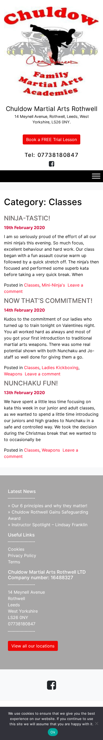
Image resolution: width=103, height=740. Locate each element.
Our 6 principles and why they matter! (49, 505)
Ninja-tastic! (27, 218)
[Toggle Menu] (96, 176)
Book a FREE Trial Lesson (51, 139)
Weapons (13, 373)
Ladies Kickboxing (60, 367)
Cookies (16, 549)
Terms (14, 561)
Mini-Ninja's (53, 285)
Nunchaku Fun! (31, 383)
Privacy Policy (22, 555)
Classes (31, 285)
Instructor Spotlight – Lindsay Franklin (49, 524)
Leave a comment (42, 373)
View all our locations (32, 646)
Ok (52, 732)
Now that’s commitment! (48, 300)
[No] (96, 723)
